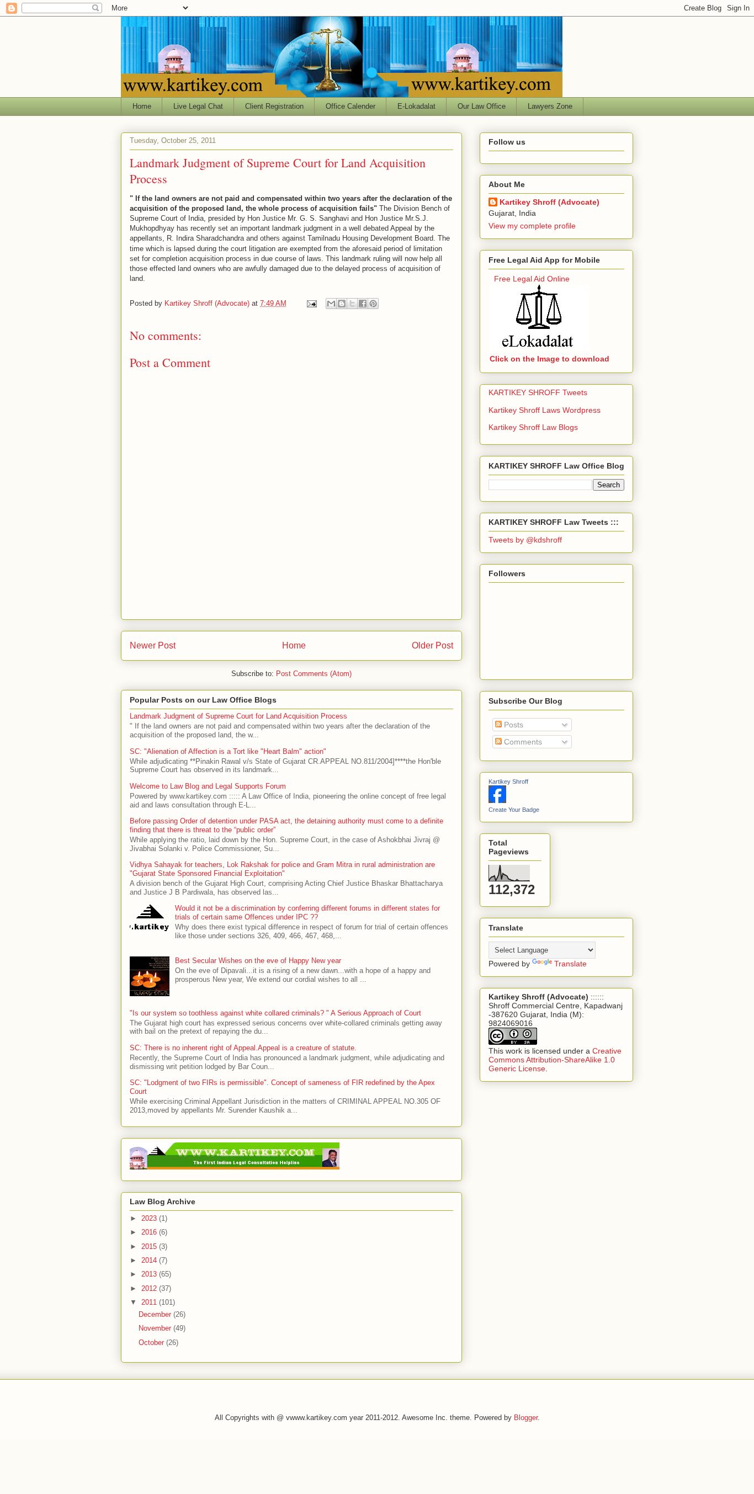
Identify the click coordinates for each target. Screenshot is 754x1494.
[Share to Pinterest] (373, 303)
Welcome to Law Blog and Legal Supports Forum (208, 786)
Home (141, 106)
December (156, 1314)
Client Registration (274, 106)
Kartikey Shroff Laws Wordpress (544, 410)
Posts (512, 724)
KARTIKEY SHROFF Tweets (537, 392)
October (152, 1342)
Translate (570, 963)
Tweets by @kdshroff (525, 539)
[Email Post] (311, 303)
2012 (150, 1288)
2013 (150, 1274)
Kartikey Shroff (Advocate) (549, 202)
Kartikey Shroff (508, 781)
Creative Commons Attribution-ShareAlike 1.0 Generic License (555, 1059)
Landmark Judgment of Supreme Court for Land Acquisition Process (238, 716)
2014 (150, 1260)
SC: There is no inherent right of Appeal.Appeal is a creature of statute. (243, 1048)
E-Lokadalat (416, 106)
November (156, 1328)
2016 (150, 1232)
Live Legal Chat (198, 106)
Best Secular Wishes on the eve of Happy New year (258, 960)
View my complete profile (532, 225)
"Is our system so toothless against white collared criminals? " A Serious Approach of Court (275, 1013)
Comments (522, 741)
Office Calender (350, 106)
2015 (150, 1246)
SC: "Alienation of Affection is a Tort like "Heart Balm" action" (228, 751)
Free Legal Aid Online (532, 278)
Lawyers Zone (550, 106)
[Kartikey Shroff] (497, 800)
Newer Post (153, 645)
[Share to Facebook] (362, 303)
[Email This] (331, 303)
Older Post (432, 645)
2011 (150, 1302)
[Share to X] (352, 303)
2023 (150, 1218)
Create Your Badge (513, 809)
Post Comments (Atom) (314, 673)
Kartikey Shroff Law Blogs (533, 427)
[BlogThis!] (341, 303)
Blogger (526, 1417)
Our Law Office (482, 106)
